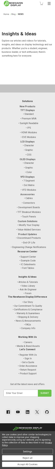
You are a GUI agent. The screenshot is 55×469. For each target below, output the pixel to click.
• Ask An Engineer (27, 289)
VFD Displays (27, 176)
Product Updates (27, 234)
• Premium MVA (28, 118)
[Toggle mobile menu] (49, 3)
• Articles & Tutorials (27, 282)
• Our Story (27, 302)
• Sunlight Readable (28, 123)
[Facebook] (8, 412)
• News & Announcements (27, 320)
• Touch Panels (28, 216)
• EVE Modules (28, 137)
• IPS (28, 127)
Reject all (27, 458)
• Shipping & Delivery (27, 317)
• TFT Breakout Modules (28, 212)
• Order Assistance (27, 366)
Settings (27, 451)
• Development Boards (28, 207)
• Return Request (27, 369)
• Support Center (27, 256)
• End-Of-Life (28, 242)
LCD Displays (27, 141)
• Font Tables (27, 268)
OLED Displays (27, 159)
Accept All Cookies (27, 464)
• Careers (27, 342)
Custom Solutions (27, 221)
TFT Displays (27, 110)
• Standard (28, 114)
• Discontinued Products (28, 238)
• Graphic (28, 150)
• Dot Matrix (28, 185)
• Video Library (27, 285)
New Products (27, 106)
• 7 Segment (28, 180)
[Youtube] (18, 412)
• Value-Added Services (28, 229)
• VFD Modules (28, 189)
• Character (28, 145)
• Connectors (28, 202)
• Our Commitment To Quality (27, 305)
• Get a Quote (27, 362)
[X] (37, 412)
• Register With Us (27, 354)
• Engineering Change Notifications (28, 247)
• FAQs (27, 324)
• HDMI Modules (28, 132)
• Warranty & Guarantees (27, 313)
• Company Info (27, 328)
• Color (28, 172)
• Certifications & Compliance (27, 309)
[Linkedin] (27, 412)
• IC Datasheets (27, 264)
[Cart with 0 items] (41, 3)
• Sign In (27, 358)
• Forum (27, 293)
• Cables (28, 198)
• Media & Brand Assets (27, 346)
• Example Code (28, 260)
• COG (28, 154)
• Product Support (27, 373)
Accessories (27, 194)
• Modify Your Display (28, 225)
